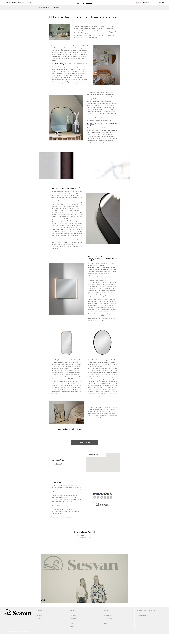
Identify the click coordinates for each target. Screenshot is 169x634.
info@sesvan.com (141, 615)
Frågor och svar (108, 615)
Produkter (39, 610)
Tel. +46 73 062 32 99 (142, 613)
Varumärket (73, 615)
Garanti (106, 610)
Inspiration (39, 615)
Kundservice (73, 613)
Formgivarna (40, 613)
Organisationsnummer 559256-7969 (146, 610)
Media (72, 626)
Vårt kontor (73, 618)
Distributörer (73, 621)
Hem (40, 7)
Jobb (71, 623)
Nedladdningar (107, 613)
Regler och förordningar (110, 621)
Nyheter (106, 623)
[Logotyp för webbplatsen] (84, 2)
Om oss (39, 618)
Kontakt (72, 610)
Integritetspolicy (108, 618)
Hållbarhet (39, 621)
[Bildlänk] (18, 612)
